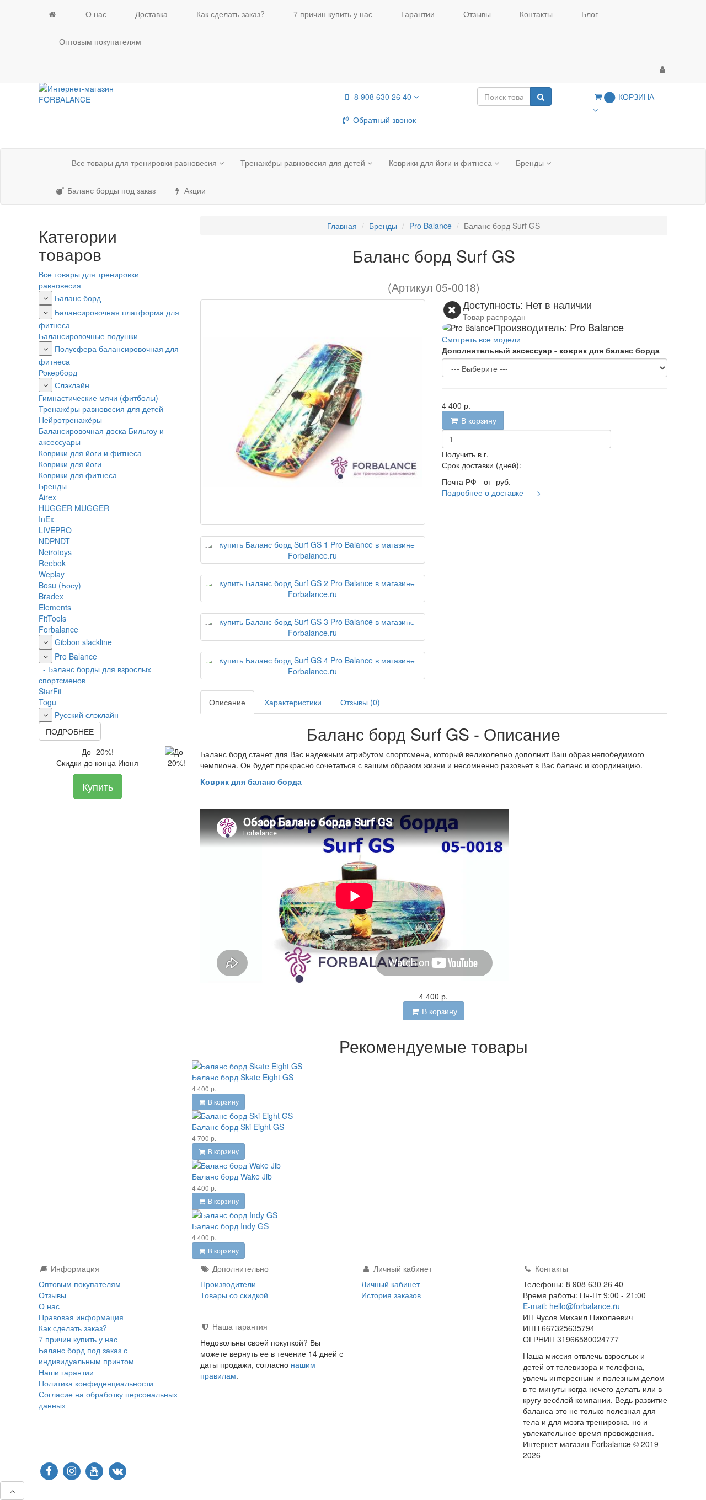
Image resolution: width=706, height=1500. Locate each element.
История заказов (391, 1294)
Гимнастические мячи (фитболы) (98, 397)
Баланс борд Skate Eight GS (242, 1077)
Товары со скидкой (234, 1294)
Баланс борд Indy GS (230, 1225)
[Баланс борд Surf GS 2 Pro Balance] (313, 588)
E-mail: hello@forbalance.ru (571, 1305)
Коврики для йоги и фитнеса (441, 162)
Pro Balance (76, 656)
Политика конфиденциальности (96, 1383)
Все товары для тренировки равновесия (145, 162)
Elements (55, 607)
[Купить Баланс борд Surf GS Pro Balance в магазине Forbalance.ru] (313, 412)
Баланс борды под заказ (110, 190)
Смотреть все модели (481, 339)
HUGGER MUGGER (74, 507)
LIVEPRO (55, 529)
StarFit (50, 691)
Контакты (535, 13)
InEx (46, 518)
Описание (227, 702)
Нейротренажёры (70, 419)
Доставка (150, 13)
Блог (588, 13)
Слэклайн (72, 384)
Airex (47, 496)
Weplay (52, 574)
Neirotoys (55, 552)
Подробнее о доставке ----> (491, 492)
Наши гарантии (66, 1372)
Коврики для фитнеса (78, 474)
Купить (97, 786)
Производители (228, 1283)
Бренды (531, 162)
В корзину (477, 420)
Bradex (51, 596)
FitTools (52, 618)
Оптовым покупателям (99, 41)
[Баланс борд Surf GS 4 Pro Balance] (313, 665)
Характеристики (293, 702)
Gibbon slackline (83, 641)
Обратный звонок (383, 119)
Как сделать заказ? (229, 13)
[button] (626, 103)
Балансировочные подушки (88, 335)
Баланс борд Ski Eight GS (238, 1126)
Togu (47, 702)
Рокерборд (58, 372)
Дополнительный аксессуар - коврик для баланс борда (551, 350)
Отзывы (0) (360, 702)
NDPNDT (54, 541)
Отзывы (476, 13)
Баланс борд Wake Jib (232, 1176)
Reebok (52, 563)
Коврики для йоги (70, 463)
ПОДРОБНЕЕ (70, 731)
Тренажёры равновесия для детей (303, 162)
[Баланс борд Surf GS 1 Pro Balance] (313, 550)
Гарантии (417, 13)
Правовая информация (81, 1316)
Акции (194, 190)
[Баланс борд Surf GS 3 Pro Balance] (313, 627)
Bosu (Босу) (60, 585)
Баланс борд (78, 297)
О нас (94, 13)
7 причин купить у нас (331, 13)
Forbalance (58, 629)
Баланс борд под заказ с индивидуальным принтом (86, 1355)
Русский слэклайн (87, 714)
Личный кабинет (390, 1283)
